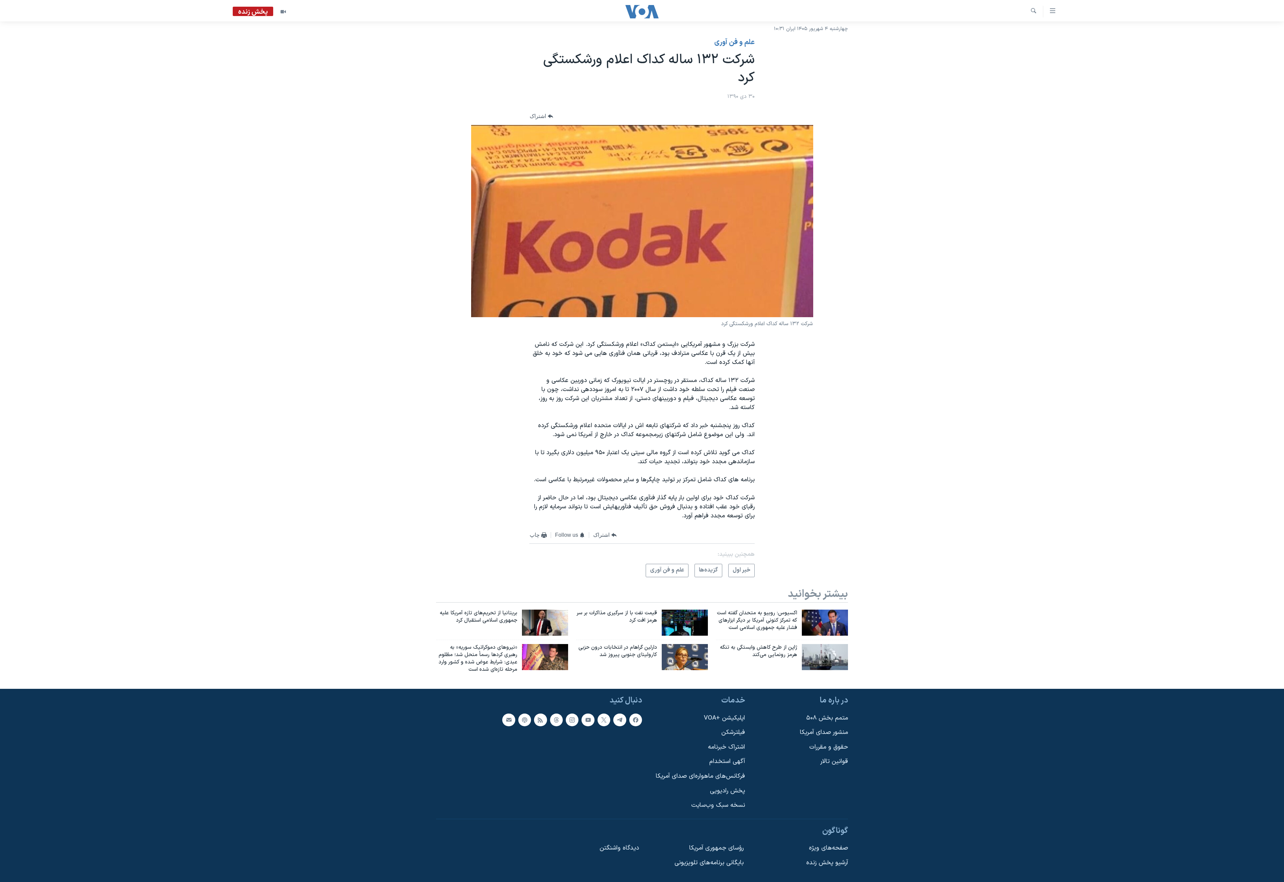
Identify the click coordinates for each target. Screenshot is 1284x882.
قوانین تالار (834, 761)
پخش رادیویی (727, 790)
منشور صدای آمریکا (824, 732)
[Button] (541, 116)
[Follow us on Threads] (556, 719)
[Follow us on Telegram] (619, 719)
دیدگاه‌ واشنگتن (619, 848)
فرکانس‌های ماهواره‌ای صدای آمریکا (700, 776)
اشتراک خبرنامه (726, 746)
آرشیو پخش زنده (827, 862)
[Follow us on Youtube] (587, 719)
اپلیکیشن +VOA (724, 717)
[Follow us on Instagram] (572, 719)
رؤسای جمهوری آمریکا (716, 848)
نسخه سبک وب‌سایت (718, 805)
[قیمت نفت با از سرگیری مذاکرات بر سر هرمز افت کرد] (685, 623)
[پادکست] (524, 719)
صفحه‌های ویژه (828, 848)
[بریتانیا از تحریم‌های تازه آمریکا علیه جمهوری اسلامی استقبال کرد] (545, 623)
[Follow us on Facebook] (635, 719)
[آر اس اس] (540, 719)
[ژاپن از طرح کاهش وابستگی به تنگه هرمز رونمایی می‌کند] (825, 657)
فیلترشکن (733, 732)
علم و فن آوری (734, 42)
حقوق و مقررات (828, 746)
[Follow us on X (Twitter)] (604, 719)
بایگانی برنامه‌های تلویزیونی (709, 862)
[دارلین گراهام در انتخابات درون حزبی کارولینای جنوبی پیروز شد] (685, 657)
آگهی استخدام (727, 761)
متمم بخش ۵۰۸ (827, 717)
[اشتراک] (508, 719)
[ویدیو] (283, 12)
